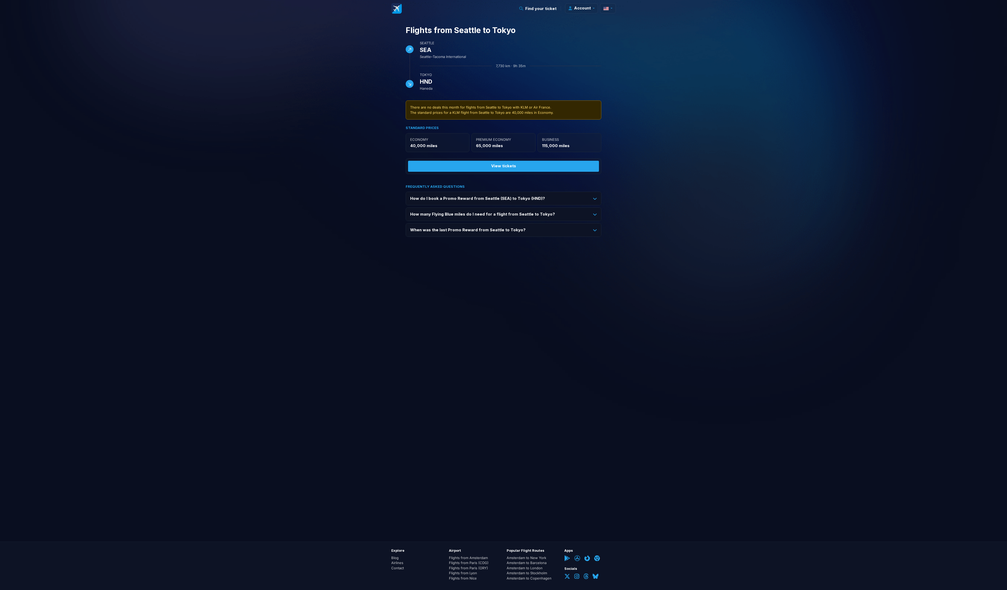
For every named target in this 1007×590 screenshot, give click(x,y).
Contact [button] (397, 568)
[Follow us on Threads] (585, 576)
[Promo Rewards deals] (396, 8)
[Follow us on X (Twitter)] (567, 576)
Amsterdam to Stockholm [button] (527, 573)
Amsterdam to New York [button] (526, 558)
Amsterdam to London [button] (525, 568)
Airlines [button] (397, 563)
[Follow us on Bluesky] (595, 576)
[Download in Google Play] (567, 558)
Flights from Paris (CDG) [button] (469, 563)
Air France (541, 107)
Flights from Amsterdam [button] (468, 558)
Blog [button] (395, 558)
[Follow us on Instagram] (576, 576)
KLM (524, 107)
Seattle (427, 43)
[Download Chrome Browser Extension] (597, 558)
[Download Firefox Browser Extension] (587, 558)
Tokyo (426, 75)
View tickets (503, 165)
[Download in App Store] (577, 558)
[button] (538, 8)
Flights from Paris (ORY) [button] (468, 568)
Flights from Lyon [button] (463, 573)
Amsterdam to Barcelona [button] (527, 563)
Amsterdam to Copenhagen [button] (529, 578)
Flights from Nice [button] (463, 578)
